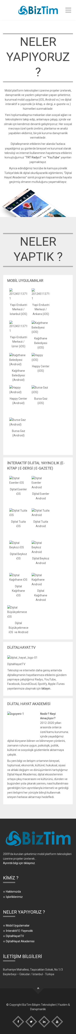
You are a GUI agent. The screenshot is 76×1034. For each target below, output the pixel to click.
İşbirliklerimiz (14, 896)
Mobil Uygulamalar (18, 925)
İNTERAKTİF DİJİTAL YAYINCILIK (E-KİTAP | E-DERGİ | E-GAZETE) (36, 465)
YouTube (53, 157)
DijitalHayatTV (15, 936)
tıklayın (45, 688)
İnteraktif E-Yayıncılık (19, 930)
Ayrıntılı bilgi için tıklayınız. (19, 863)
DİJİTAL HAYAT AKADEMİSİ (28, 704)
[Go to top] (38, 988)
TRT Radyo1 (33, 157)
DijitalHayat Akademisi (20, 941)
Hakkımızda (13, 891)
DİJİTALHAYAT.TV (21, 647)
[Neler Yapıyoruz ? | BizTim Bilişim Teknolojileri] (38, 10)
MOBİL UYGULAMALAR (25, 280)
